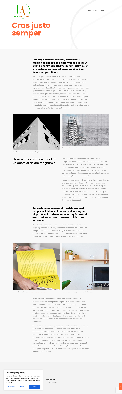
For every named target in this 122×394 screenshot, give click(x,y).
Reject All (23, 387)
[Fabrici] (22, 10)
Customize (11, 387)
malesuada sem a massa (87, 148)
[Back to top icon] (113, 390)
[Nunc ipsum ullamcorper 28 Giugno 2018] (120, 386)
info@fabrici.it (50, 380)
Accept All (35, 387)
